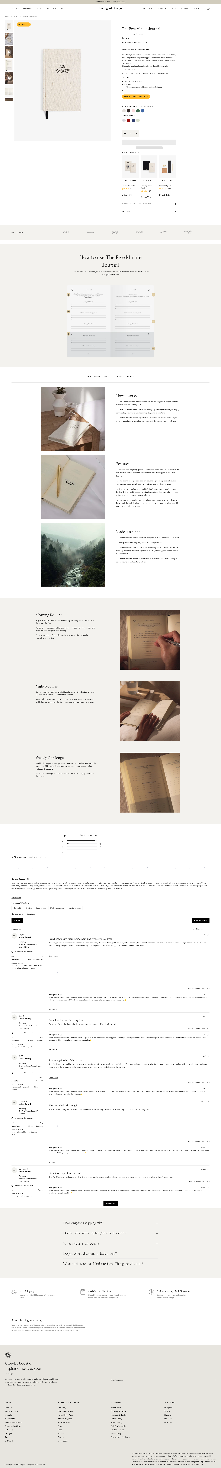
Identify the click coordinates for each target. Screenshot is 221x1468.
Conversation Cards (13, 1426)
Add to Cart (130, 180)
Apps (174, 8)
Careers (61, 1437)
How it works (93, 376)
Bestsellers (28, 8)
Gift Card (9, 1441)
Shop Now (121, 1)
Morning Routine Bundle (147, 187)
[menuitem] (54, 8)
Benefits (137, 49)
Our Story (147, 8)
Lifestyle (8, 1433)
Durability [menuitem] (17, 908)
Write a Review (202, 921)
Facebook (168, 1422)
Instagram (168, 1407)
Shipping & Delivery (119, 1411)
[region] (110, 868)
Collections (43, 8)
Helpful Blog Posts (65, 1415)
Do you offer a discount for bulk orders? (90, 1253)
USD (196, 8)
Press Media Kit (64, 1422)
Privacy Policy (116, 1422)
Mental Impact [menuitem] (75, 908)
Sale (62, 8)
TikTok (167, 1411)
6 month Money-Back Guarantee (136, 204)
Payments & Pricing (119, 1415)
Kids (6, 1437)
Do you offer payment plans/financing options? (95, 1233)
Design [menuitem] (29, 908)
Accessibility (116, 1433)
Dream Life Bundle (128, 186)
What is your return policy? (81, 1243)
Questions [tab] (31, 914)
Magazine (162, 8)
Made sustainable (125, 376)
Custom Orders (117, 1429)
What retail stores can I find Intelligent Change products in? (103, 1264)
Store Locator (63, 1441)
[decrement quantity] (125, 133)
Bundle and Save (11, 1411)
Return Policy (116, 1418)
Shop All (15, 8)
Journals (8, 1415)
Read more (125, 77)
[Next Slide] (207, 868)
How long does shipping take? (83, 1223)
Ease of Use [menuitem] (41, 908)
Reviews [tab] (18, 914)
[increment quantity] (136, 133)
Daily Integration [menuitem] (57, 908)
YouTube (168, 1418)
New (54, 8)
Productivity (10, 1418)
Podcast (61, 1433)
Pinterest (167, 1415)
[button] (149, 142)
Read (60, 1429)
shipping (126, 211)
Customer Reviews (65, 1411)
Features (145, 49)
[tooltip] (28, 879)
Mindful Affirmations (175, 333)
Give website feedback (120, 1437)
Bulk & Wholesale (118, 1426)
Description (127, 49)
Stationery (9, 1429)
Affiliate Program (65, 1418)
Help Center (116, 1407)
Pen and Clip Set (165, 186)
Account (185, 8)
